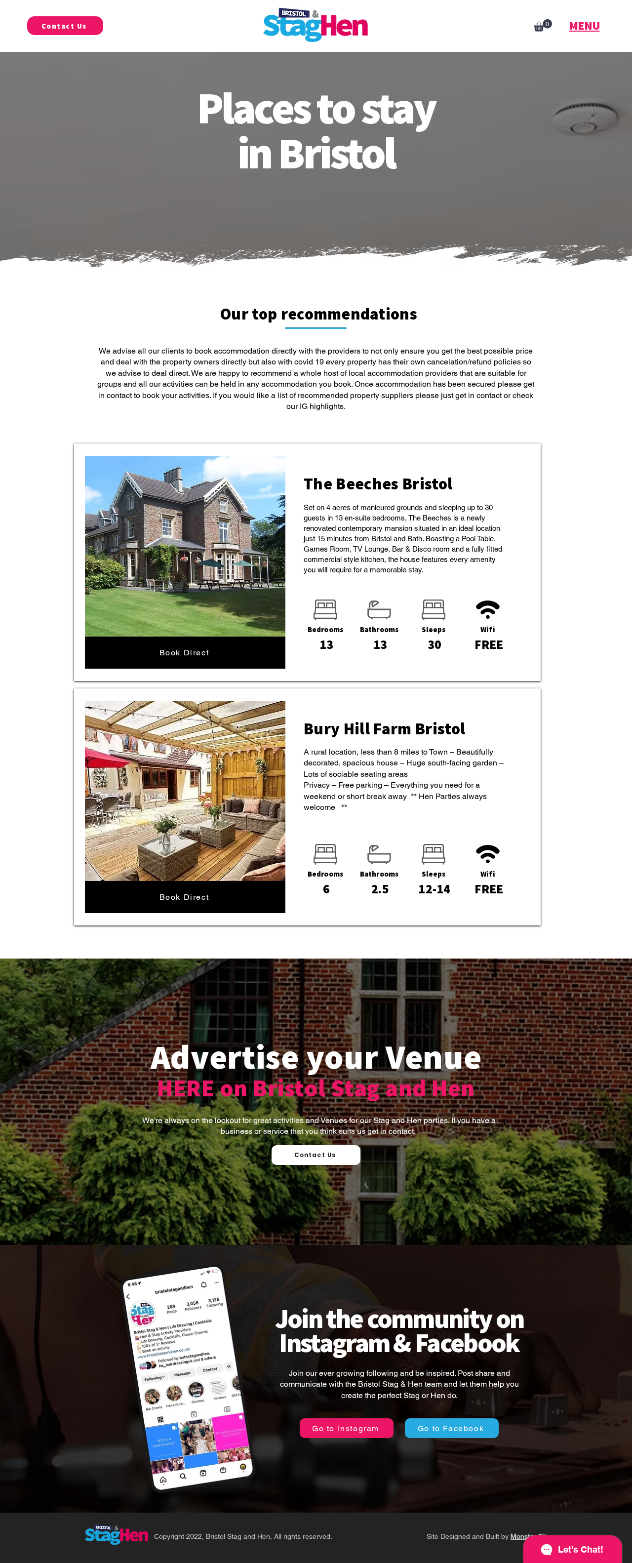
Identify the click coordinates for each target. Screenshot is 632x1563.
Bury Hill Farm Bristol (384, 729)
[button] (543, 25)
